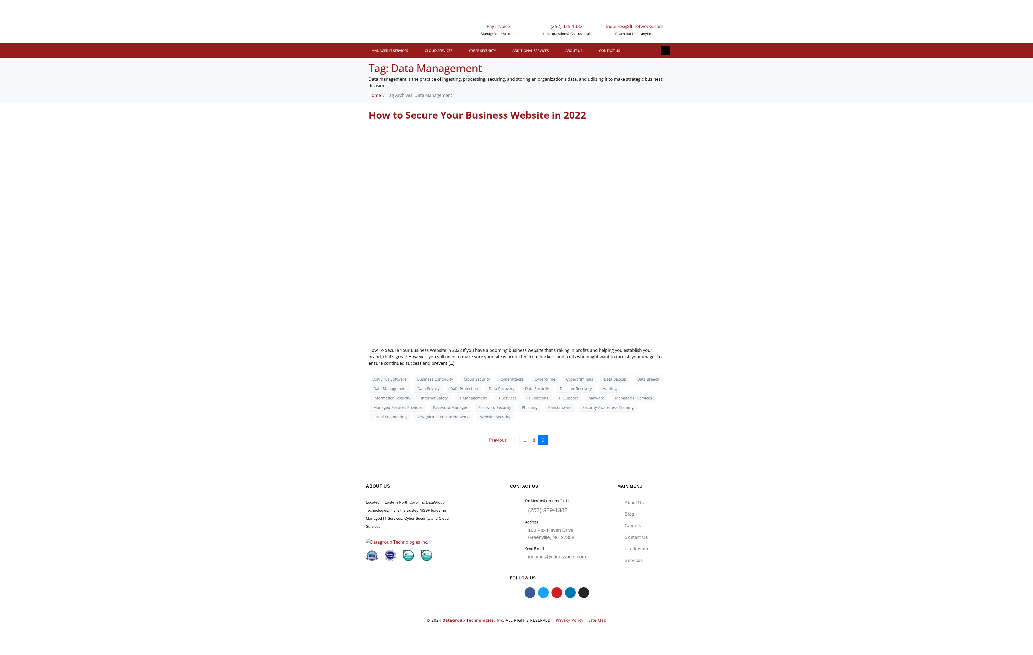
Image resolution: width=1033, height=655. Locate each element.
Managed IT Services (633, 398)
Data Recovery (501, 388)
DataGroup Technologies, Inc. (473, 620)
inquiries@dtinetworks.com (634, 26)
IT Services (506, 398)
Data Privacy (429, 388)
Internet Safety (434, 398)
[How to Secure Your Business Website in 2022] (516, 233)
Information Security (391, 398)
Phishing (529, 407)
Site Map (598, 620)
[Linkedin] (570, 592)
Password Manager (450, 407)
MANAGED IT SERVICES (390, 50)
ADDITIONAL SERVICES (530, 50)
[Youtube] (556, 592)
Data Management (390, 388)
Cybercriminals (579, 379)
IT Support (568, 398)
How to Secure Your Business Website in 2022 (477, 115)
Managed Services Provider (397, 407)
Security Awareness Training (608, 407)
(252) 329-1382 (567, 26)
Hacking (610, 388)
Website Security (495, 416)
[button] (665, 50)
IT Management (472, 398)
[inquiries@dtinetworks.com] (634, 13)
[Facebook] (530, 592)
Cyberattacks (512, 379)
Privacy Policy (569, 620)
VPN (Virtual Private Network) (443, 416)
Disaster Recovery (576, 388)
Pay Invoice (498, 26)
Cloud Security (477, 379)
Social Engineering (390, 416)
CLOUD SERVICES (438, 50)
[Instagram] (583, 592)
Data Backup (615, 379)
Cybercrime (545, 379)
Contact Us (609, 50)
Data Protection (464, 388)
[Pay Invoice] (498, 13)
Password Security (494, 407)
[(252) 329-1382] (566, 13)
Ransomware (560, 407)
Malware (596, 398)
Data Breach (648, 379)
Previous (498, 440)
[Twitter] (543, 592)
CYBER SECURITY (482, 50)
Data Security (537, 388)
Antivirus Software (389, 379)
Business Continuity (435, 379)
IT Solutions (537, 398)
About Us (573, 50)
